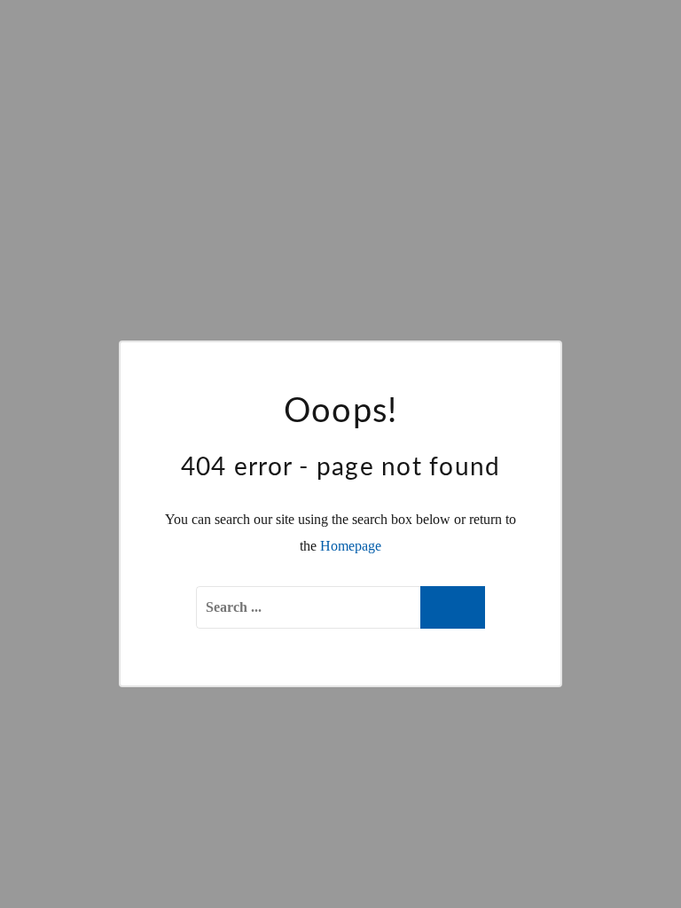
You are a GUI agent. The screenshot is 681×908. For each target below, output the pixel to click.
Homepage (350, 545)
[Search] (452, 607)
